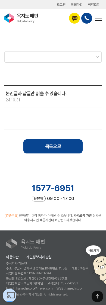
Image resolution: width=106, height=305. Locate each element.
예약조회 (94, 4)
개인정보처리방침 (39, 257)
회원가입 (77, 4)
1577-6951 (53, 188)
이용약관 (12, 257)
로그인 (61, 4)
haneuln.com (75, 288)
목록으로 (53, 146)
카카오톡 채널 (83, 215)
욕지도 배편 (27, 18)
